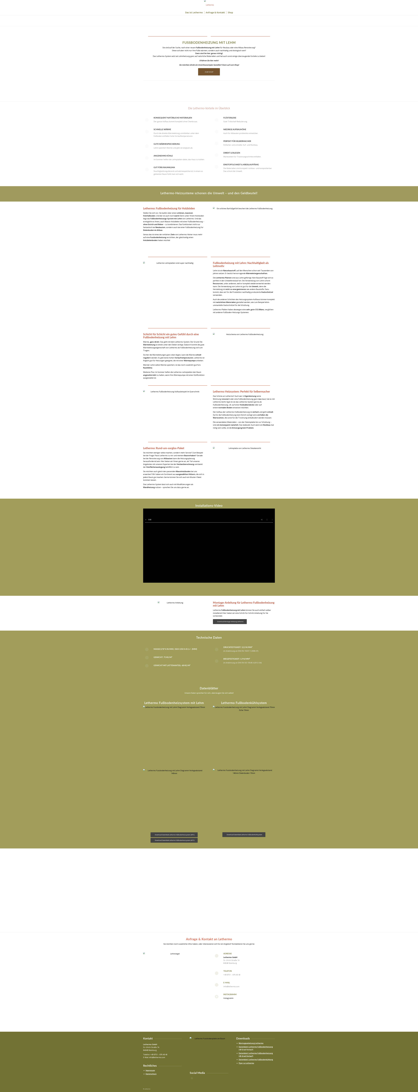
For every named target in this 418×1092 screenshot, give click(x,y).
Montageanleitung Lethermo (251, 1043)
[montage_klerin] (174, 612)
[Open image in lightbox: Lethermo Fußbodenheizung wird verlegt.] (315, 929)
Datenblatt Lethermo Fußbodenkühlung (256, 1059)
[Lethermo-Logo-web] (209, 5)
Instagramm (228, 998)
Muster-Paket (195, 477)
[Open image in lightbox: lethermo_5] (156, 929)
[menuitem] (194, 12)
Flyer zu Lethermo (246, 1063)
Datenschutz (151, 1074)
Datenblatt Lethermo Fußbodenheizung (256, 1047)
